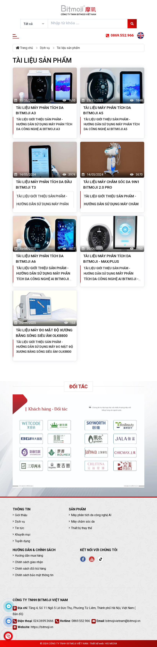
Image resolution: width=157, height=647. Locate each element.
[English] (140, 35)
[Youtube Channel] (92, 559)
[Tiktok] (100, 559)
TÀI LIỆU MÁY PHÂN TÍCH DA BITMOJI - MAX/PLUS (107, 259)
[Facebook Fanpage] (83, 559)
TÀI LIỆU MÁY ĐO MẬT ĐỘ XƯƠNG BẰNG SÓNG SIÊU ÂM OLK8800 (44, 333)
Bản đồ (17, 614)
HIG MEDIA (111, 643)
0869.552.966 (122, 35)
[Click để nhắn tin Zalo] (8, 621)
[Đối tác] (78, 441)
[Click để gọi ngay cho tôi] (8, 636)
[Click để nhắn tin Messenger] (8, 606)
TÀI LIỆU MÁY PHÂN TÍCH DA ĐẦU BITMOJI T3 (44, 185)
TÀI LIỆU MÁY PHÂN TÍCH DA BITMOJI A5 (107, 110)
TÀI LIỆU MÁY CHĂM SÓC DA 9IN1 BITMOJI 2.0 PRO (111, 185)
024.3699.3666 (43, 621)
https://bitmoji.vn (42, 627)
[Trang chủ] (78, 10)
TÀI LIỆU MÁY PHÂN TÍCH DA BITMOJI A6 (40, 259)
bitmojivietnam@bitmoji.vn (122, 621)
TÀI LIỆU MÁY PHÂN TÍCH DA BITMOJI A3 (40, 110)
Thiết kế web (96, 643)
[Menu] (16, 36)
